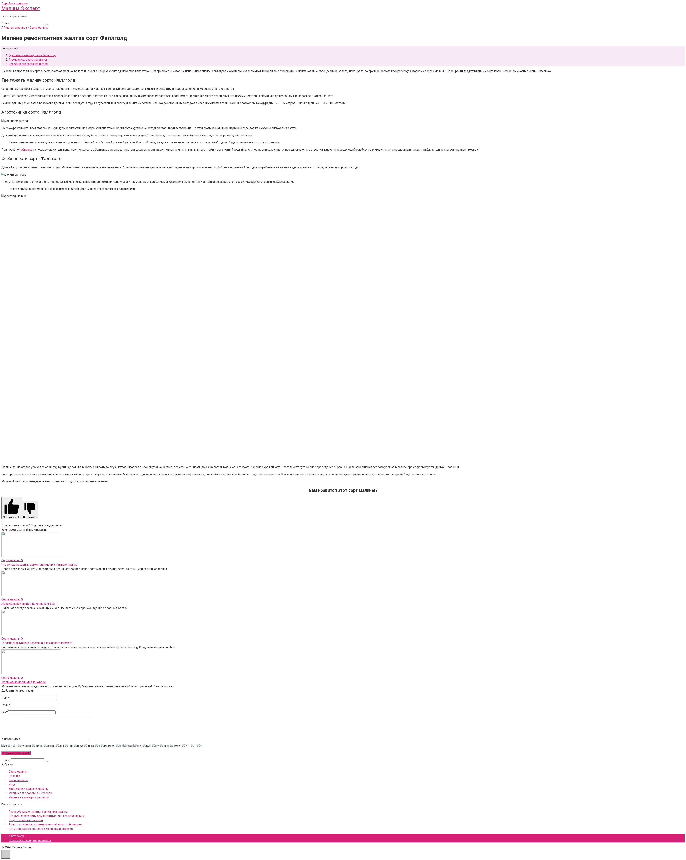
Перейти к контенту (14, 3)
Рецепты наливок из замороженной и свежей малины (45, 824)
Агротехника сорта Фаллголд (28, 59)
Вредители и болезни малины (28, 788)
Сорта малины (39, 27)
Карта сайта (16, 836)
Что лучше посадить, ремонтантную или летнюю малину (39, 564)
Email (5, 705)
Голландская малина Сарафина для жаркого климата (36, 643)
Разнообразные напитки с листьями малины (38, 811)
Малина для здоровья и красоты (30, 793)
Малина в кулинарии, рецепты (29, 797)
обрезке (26, 149)
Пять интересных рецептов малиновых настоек (41, 829)
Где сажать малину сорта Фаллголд (32, 55)
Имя (5, 697)
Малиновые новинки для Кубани (23, 682)
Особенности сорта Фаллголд (28, 64)
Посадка (14, 776)
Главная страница (15, 27)
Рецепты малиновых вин (26, 820)
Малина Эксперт (20, 8)
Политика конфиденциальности (30, 840)
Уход (12, 784)
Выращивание (18, 780)
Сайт (4, 712)
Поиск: (6, 23)
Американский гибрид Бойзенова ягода (28, 603)
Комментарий (10, 738)
